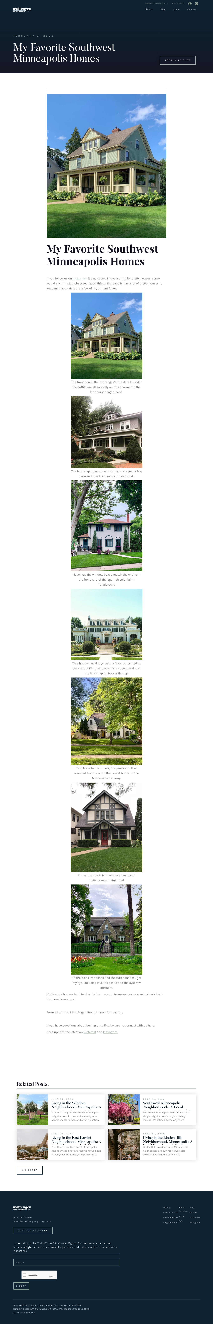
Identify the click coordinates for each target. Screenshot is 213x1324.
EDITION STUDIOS (27, 1313)
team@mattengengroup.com (157, 3)
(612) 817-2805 (178, 3)
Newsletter (194, 1217)
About (176, 10)
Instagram (80, 278)
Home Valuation (183, 1209)
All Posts (30, 1170)
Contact (191, 10)
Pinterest (90, 1032)
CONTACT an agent (33, 1230)
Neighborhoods (171, 1222)
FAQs (181, 1221)
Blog (163, 10)
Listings (149, 9)
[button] (148, 9)
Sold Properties (170, 1217)
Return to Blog (178, 60)
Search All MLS (170, 1212)
